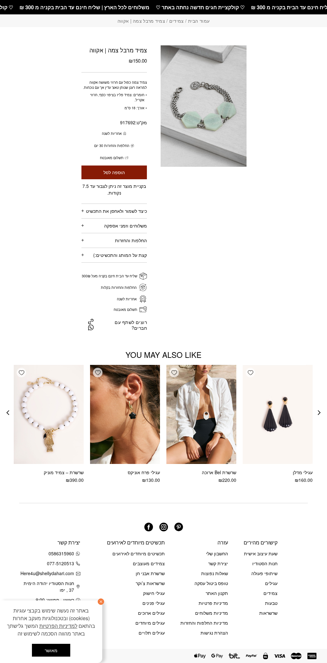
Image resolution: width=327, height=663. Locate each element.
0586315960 (61, 553)
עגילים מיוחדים (150, 623)
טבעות (271, 603)
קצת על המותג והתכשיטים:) (120, 255)
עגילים (271, 583)
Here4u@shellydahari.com (48, 573)
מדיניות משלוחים (211, 613)
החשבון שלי (217, 553)
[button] (250, 372)
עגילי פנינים (153, 603)
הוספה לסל (114, 172)
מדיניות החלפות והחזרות (204, 623)
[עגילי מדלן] (278, 414)
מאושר (51, 650)
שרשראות (268, 613)
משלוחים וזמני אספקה (125, 225)
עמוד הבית (199, 21)
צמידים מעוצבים (149, 563)
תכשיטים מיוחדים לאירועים (138, 553)
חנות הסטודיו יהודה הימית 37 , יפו (49, 586)
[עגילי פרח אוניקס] (125, 414)
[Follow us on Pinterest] (178, 527)
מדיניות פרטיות (213, 603)
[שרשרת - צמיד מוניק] (49, 414)
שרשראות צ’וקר (150, 583)
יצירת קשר (218, 563)
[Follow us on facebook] (148, 527)
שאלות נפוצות (214, 573)
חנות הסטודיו (265, 563)
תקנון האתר (217, 593)
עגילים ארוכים (151, 613)
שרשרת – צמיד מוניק (64, 472)
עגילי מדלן (303, 472)
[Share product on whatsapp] (91, 327)
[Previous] (319, 412)
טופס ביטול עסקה (211, 583)
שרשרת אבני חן (150, 573)
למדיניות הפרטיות (58, 625)
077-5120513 (60, 563)
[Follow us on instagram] (163, 527)
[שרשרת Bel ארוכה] (201, 414)
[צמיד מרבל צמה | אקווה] (91, 321)
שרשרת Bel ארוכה (219, 472)
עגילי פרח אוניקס (144, 472)
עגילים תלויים (152, 632)
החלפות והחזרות (131, 240)
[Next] (7, 412)
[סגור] (101, 601)
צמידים (176, 21)
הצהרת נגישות (214, 632)
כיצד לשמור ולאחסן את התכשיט (116, 211)
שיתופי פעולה (264, 573)
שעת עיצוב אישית (261, 553)
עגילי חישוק (154, 593)
